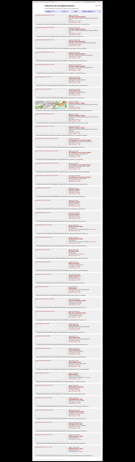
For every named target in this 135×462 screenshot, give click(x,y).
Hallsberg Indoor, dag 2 (76, 436)
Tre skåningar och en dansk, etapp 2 (80, 165)
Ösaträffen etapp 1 (74, 214)
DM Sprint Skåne (74, 251)
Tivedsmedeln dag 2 (75, 78)
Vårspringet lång (74, 325)
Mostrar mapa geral (73, 22)
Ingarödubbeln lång (75, 362)
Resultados (79, 21)
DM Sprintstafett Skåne (76, 226)
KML (79, 22)
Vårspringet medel (74, 337)
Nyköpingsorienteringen (76, 387)
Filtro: (76, 11)
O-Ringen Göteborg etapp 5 (77, 16)
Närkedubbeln (73, 288)
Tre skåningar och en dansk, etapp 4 (80, 140)
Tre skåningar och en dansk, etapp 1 (80, 177)
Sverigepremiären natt (75, 424)
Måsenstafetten (73, 374)
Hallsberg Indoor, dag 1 (76, 448)
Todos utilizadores (77, 1)
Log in (57, 1)
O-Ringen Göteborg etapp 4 (77, 29)
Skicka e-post (63, 459)
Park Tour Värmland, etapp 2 (77, 313)
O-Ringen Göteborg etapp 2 (77, 54)
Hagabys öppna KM (74, 276)
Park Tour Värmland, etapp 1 (77, 300)
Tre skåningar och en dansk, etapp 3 (80, 152)
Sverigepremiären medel (76, 411)
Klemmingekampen (74, 350)
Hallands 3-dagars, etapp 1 (77, 128)
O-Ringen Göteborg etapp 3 (77, 41)
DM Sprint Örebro (74, 263)
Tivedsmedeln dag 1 (75, 91)
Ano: (64, 11)
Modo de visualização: (88, 11)
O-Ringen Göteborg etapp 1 (77, 66)
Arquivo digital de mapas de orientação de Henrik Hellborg (43, 1)
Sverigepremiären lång (76, 399)
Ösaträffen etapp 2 (74, 202)
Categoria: (49, 11)
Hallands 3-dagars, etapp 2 (77, 115)
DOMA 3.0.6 (100, 1)
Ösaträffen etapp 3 (74, 189)
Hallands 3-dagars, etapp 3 (77, 103)
